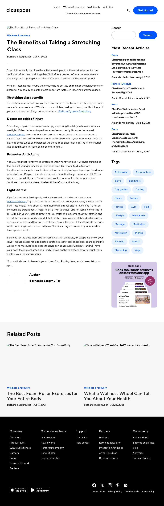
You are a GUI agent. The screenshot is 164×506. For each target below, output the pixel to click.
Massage (120, 224)
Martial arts (138, 215)
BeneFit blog (48, 453)
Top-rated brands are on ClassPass (83, 14)
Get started (145, 10)
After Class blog (108, 453)
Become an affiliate (143, 443)
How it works (48, 443)
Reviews (14, 468)
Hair (146, 207)
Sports (136, 241)
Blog (135, 448)
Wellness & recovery (73, 7)
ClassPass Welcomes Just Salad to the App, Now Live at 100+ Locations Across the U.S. (128, 113)
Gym (133, 207)
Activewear (121, 172)
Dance (118, 198)
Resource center (50, 458)
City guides (121, 189)
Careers (14, 453)
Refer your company (52, 448)
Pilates (139, 233)
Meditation (139, 224)
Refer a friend (140, 437)
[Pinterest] (118, 485)
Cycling (139, 189)
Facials (134, 198)
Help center (82, 443)
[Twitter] (102, 485)
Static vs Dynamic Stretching (74, 111)
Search (116, 28)
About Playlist (17, 443)
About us (15, 437)
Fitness (56, 7)
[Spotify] (126, 485)
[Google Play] (40, 490)
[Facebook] (94, 485)
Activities (108, 7)
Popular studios (142, 458)
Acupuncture (143, 172)
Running (119, 241)
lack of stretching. (17, 201)
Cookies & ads (132, 491)
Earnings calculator (110, 443)
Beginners (135, 181)
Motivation (121, 233)
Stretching (121, 250)
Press (114, 55)
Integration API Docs (111, 448)
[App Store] (18, 490)
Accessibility (147, 491)
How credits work (19, 463)
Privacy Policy (115, 491)
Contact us (82, 437)
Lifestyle (126, 84)
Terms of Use (98, 491)
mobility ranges (16, 134)
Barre (118, 181)
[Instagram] (110, 485)
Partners (104, 437)
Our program (48, 437)
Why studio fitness (20, 448)
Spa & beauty (93, 7)
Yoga (137, 250)
